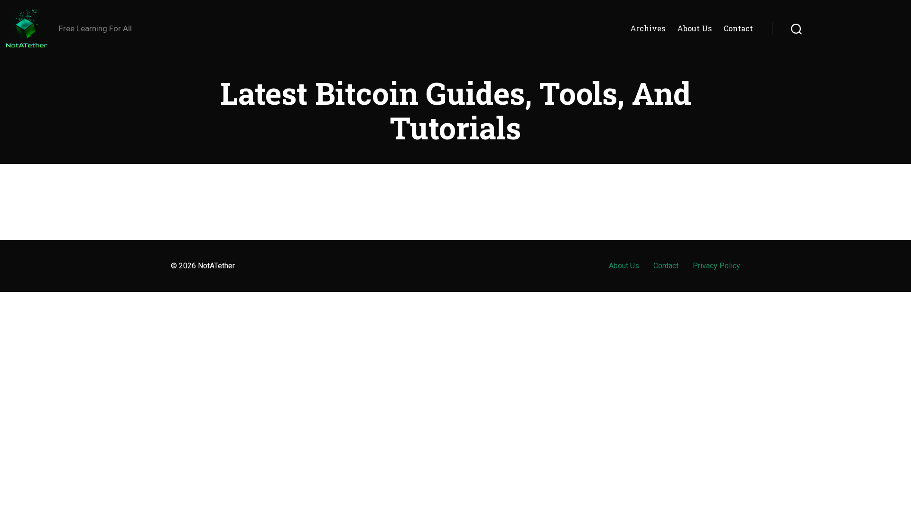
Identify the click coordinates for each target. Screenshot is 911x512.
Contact (738, 28)
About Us (694, 28)
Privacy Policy (716, 265)
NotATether (216, 265)
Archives (647, 28)
